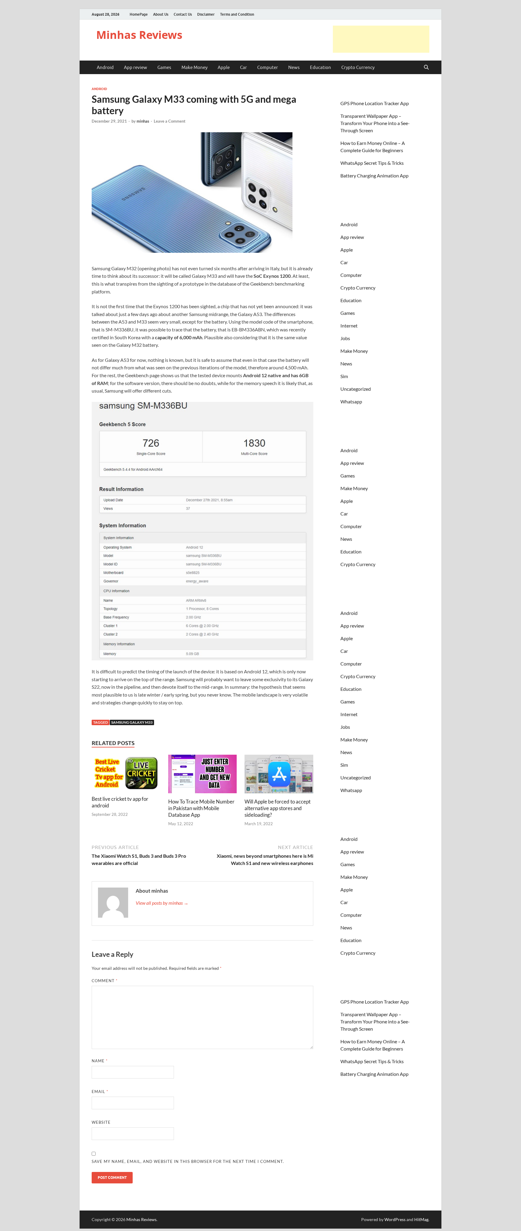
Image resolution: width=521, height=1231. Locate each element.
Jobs (345, 338)
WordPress (395, 1219)
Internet (349, 325)
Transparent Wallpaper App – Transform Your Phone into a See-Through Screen (375, 123)
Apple (224, 67)
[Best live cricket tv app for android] (126, 774)
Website (101, 1122)
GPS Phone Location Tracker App (374, 103)
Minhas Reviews (139, 34)
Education (320, 67)
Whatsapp (351, 401)
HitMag (421, 1219)
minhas (143, 121)
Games (164, 67)
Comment (105, 980)
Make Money (194, 67)
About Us (160, 14)
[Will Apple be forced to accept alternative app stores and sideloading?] (279, 775)
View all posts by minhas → (162, 903)
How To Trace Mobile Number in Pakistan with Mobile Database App (201, 808)
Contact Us (183, 14)
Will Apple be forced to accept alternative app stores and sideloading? (278, 808)
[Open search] (426, 67)
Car (243, 67)
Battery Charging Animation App (374, 175)
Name (100, 1060)
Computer (267, 67)
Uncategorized (355, 389)
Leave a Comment (169, 121)
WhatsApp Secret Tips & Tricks (372, 163)
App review (135, 67)
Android (105, 67)
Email (100, 1091)
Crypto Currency (357, 67)
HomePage (139, 14)
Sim (344, 376)
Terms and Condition (237, 14)
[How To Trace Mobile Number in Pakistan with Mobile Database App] (202, 775)
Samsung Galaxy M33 (132, 722)
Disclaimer (206, 14)
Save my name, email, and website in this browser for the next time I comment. (188, 1161)
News (294, 67)
